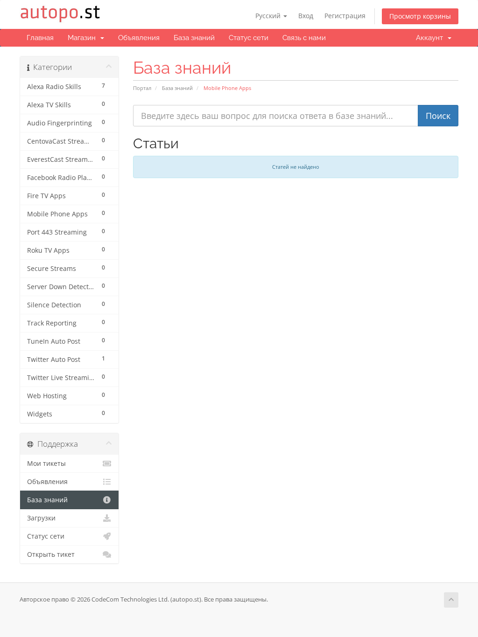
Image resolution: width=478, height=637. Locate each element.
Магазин (83, 38)
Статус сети (248, 38)
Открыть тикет (51, 554)
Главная (40, 38)
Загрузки (41, 518)
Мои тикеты (46, 463)
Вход (305, 15)
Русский (268, 15)
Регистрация (345, 15)
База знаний (194, 38)
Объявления (139, 38)
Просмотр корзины (420, 16)
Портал (142, 87)
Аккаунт (431, 38)
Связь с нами (304, 38)
